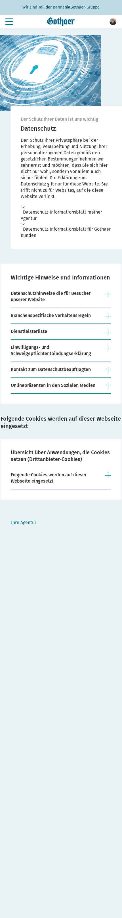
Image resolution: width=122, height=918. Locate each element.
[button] (112, 21)
